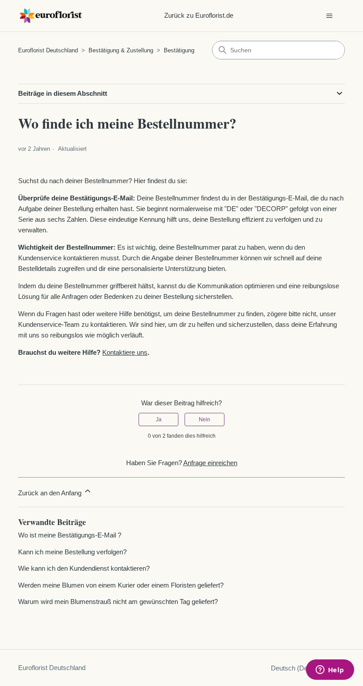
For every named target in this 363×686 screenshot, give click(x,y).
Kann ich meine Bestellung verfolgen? (72, 552)
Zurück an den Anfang (50, 493)
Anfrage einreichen (210, 462)
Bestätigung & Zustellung (121, 50)
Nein (204, 419)
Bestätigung (179, 50)
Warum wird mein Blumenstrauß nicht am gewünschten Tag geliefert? (118, 601)
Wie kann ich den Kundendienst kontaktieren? (84, 568)
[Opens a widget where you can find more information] (329, 670)
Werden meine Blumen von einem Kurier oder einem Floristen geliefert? (121, 585)
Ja (159, 419)
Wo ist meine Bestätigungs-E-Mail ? (69, 535)
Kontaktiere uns (124, 352)
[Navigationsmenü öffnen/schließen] (329, 16)
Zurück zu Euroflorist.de (198, 15)
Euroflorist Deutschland (48, 50)
